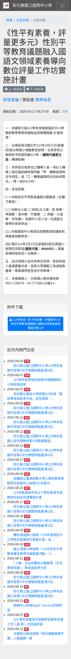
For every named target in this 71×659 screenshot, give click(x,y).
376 (64, 111)
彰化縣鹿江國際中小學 (32, 5)
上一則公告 (14, 89)
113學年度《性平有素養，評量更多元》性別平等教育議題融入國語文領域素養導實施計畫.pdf (36, 323)
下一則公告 (36, 89)
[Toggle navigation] (62, 5)
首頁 (9, 20)
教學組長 (43, 100)
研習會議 (11, 100)
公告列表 (22, 20)
